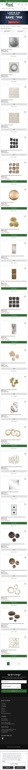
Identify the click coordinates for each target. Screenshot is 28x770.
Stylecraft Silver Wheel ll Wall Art (7, 74)
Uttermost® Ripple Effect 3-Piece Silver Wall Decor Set (10, 596)
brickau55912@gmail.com (9, 723)
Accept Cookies (20, 767)
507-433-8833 (7, 722)
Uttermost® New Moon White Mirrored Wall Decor (10, 491)
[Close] (25, 753)
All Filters (8, 31)
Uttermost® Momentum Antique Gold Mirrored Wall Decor (11, 414)
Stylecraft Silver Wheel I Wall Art (6, 49)
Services (3, 708)
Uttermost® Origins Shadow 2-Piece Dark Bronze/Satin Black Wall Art (13, 517)
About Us (3, 709)
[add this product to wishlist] (25, 36)
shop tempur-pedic (14, 22)
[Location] (18, 4)
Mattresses (3, 705)
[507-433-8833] (22, 4)
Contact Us (3, 711)
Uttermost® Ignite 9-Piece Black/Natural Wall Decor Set (11, 309)
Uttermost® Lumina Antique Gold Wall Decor (9, 389)
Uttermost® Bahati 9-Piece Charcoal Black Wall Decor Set (11, 150)
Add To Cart (14, 181)
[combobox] (20, 31)
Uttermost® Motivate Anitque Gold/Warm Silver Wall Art (10, 439)
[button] (2, 4)
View (14, 53)
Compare (14, 56)
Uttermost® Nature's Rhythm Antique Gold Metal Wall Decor (11, 466)
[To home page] (9, 5)
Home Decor (13, 26)
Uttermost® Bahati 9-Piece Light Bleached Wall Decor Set (11, 175)
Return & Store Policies (6, 713)
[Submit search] (24, 8)
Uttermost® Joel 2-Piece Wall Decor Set (8, 336)
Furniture (8, 26)
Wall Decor (19, 26)
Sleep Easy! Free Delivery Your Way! (15, 1)
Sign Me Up (14, 691)
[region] (14, 761)
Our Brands (3, 706)
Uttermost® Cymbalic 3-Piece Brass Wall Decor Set (10, 229)
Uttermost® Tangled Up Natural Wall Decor (8, 649)
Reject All (8, 767)
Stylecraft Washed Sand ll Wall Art (7, 99)
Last (19, 663)
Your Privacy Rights (14, 763)
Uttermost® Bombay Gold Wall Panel (7, 202)
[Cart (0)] (25, 4)
